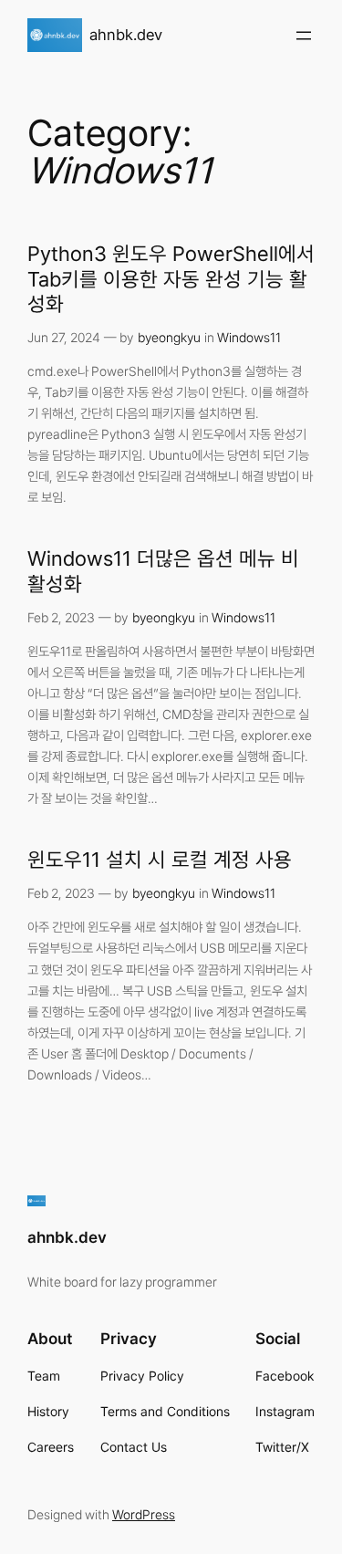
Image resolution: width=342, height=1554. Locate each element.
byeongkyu (169, 337)
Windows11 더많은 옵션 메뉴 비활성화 (163, 570)
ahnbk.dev (125, 35)
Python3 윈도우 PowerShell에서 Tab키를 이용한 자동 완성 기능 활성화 (171, 278)
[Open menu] (304, 36)
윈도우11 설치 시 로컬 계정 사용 (159, 859)
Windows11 (249, 337)
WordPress (143, 1514)
